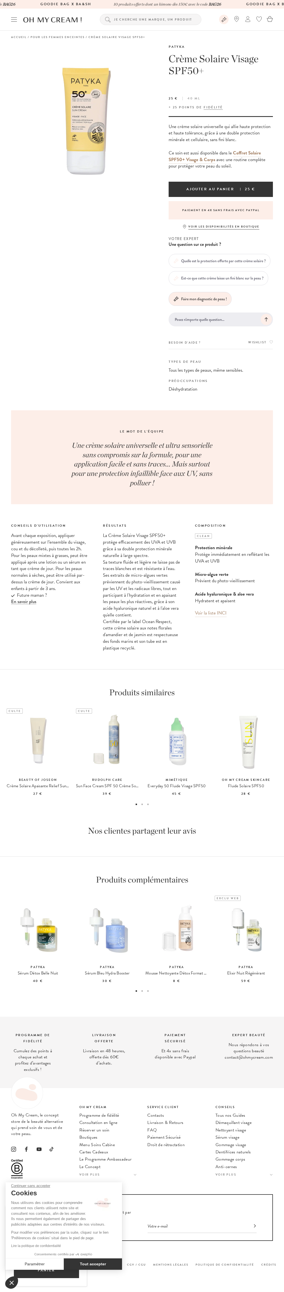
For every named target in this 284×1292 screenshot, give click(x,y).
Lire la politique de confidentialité (36, 1246)
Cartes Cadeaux (93, 1152)
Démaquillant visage (233, 1122)
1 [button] (136, 804)
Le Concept (89, 1167)
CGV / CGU (136, 1265)
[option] (221, 210)
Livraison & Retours (165, 1122)
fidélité (213, 107)
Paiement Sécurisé (164, 1137)
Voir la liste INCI (211, 612)
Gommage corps (230, 1159)
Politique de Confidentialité (225, 1265)
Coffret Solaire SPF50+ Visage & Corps (215, 156)
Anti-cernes (226, 1167)
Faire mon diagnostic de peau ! (204, 299)
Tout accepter (93, 1264)
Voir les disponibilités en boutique (223, 226)
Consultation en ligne (98, 1122)
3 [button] (148, 804)
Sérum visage (227, 1137)
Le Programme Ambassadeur (105, 1159)
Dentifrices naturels (233, 1152)
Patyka (177, 46)
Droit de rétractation (166, 1145)
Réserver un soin (94, 1130)
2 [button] (142, 804)
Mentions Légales (170, 1265)
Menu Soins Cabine (97, 1145)
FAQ (152, 1130)
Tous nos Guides (230, 1115)
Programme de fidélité (99, 1115)
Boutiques (88, 1137)
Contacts (155, 1115)
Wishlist (257, 342)
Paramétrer (35, 1264)
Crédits (268, 1265)
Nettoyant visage (230, 1130)
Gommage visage (230, 1145)
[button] (11, 1282)
